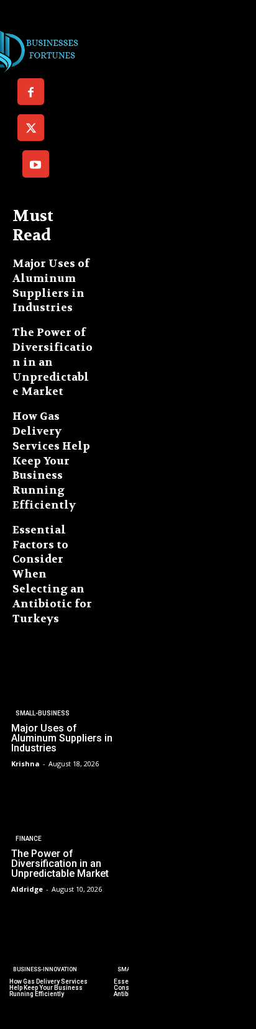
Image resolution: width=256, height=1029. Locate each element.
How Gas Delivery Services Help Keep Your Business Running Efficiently (51, 460)
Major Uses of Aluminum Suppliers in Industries (50, 285)
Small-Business (43, 713)
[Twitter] (30, 127)
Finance (29, 838)
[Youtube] (35, 163)
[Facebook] (30, 91)
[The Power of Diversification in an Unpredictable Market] (64, 838)
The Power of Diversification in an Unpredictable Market (52, 361)
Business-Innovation (45, 969)
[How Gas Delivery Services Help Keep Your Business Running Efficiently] (51, 953)
